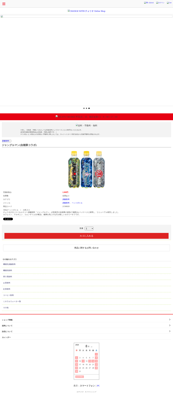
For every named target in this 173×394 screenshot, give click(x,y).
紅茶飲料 (6, 289)
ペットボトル (77, 203)
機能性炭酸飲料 (9, 264)
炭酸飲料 (5, 141)
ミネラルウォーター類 (12, 301)
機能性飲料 (7, 270)
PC (98, 386)
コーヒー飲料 (8, 295)
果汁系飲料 (7, 277)
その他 (5, 308)
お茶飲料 (6, 283)
